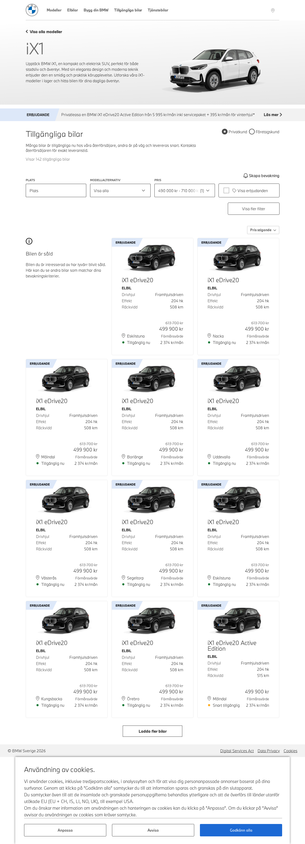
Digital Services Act (237, 750)
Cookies (290, 750)
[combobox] (120, 190)
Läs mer (271, 114)
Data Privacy (269, 750)
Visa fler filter (253, 208)
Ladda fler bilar (153, 731)
